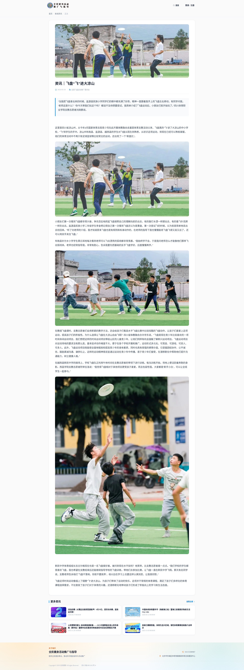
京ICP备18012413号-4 (88, 665)
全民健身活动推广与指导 (63, 652)
